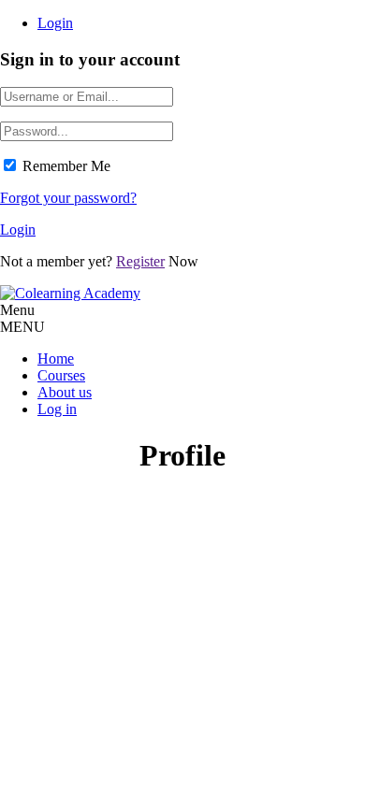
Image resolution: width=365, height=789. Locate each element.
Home (55, 358)
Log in (57, 409)
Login (55, 23)
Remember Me (66, 166)
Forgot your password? (68, 198)
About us (64, 392)
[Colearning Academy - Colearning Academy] (70, 293)
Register (140, 261)
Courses (61, 375)
